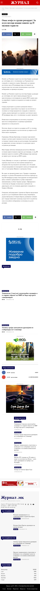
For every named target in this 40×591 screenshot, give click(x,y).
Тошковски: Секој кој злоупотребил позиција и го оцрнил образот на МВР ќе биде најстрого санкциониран (19, 295)
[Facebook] (25, 504)
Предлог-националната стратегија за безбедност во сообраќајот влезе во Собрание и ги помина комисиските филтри (25, 447)
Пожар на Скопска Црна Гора (23, 469)
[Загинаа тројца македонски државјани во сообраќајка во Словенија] (20, 313)
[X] (30, 504)
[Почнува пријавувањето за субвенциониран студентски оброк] (6, 518)
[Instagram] (28, 504)
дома (3, 8)
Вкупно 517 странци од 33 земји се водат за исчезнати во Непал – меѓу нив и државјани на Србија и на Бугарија (25, 459)
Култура (16, 529)
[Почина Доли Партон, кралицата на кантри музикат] (6, 529)
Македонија (5, 291)
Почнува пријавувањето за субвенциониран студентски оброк (24, 515)
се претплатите (33, 377)
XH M (3, 299)
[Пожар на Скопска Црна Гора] (7, 471)
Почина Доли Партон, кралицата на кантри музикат (24, 526)
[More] (35, 34)
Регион (6, 8)
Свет (16, 455)
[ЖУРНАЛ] (20, 2)
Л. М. (4, 29)
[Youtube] (33, 504)
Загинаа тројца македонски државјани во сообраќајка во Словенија (17, 328)
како (36, 372)
